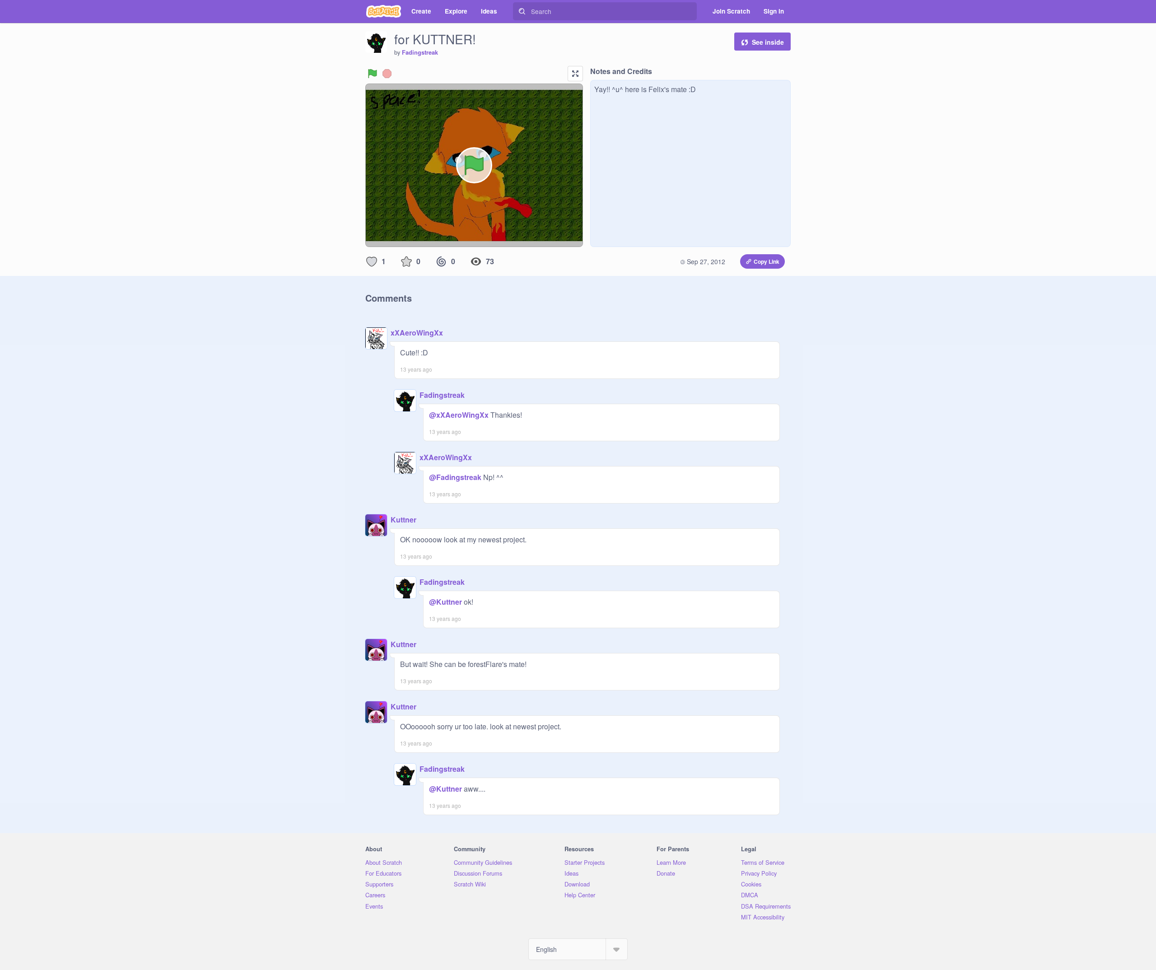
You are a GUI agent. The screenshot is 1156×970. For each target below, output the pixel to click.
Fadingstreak (420, 52)
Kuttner (403, 519)
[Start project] (372, 73)
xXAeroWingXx (417, 332)
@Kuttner (445, 602)
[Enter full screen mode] (575, 73)
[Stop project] (387, 73)
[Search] (522, 11)
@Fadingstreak (455, 477)
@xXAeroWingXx (459, 415)
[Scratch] (383, 11)
